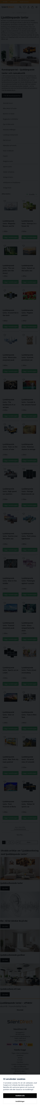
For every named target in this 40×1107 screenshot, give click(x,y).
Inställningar (20, 1101)
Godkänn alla (20, 1095)
